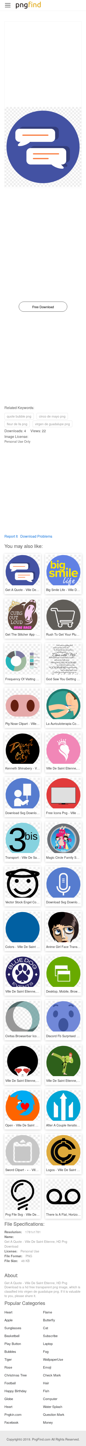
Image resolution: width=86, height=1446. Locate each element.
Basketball (11, 1335)
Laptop (48, 1343)
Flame (47, 1312)
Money (48, 1422)
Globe (8, 1398)
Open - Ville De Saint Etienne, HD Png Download (39, 1125)
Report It (11, 536)
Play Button (12, 1343)
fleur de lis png (17, 424)
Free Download (43, 306)
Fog (46, 1351)
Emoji (47, 1367)
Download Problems (36, 536)
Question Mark (53, 1414)
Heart (8, 1312)
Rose (8, 1367)
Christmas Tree (15, 1375)
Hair (46, 1383)
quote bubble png (19, 416)
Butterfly (49, 1320)
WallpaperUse (53, 1359)
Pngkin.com (13, 1414)
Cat (45, 1327)
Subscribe (50, 1335)
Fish (46, 1390)
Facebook (11, 1422)
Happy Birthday (15, 1390)
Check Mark (52, 1375)
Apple (8, 1320)
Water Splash (52, 1406)
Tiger (8, 1359)
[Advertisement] (43, 64)
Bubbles (10, 1351)
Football (10, 1383)
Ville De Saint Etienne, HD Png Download (34, 991)
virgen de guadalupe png (52, 424)
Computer (50, 1398)
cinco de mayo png (52, 416)
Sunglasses (12, 1327)
